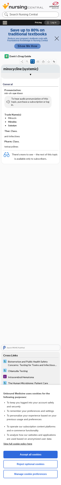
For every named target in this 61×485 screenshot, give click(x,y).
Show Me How (27, 46)
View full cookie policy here (17, 443)
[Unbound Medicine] (54, 5)
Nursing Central (23, 6)
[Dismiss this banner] (57, 38)
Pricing (38, 22)
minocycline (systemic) (20, 69)
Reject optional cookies (30, 464)
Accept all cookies (30, 454)
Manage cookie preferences (30, 474)
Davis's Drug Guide (20, 56)
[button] (52, 22)
